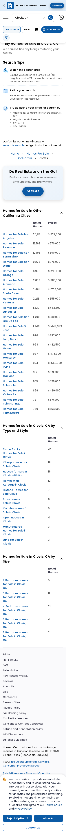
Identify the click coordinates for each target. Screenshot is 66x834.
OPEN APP (33, 191)
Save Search (53, 29)
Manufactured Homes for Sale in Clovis (14, 530)
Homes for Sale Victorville (13, 392)
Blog (5, 691)
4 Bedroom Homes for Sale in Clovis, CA (15, 610)
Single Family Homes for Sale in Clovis (14, 453)
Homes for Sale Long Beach (13, 337)
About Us (8, 686)
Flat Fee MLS (10, 659)
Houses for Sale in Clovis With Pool (15, 473)
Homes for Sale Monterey (13, 355)
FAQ (5, 665)
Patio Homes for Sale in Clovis (14, 501)
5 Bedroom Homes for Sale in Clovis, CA (15, 623)
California (25, 158)
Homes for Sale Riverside (13, 245)
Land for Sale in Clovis (13, 541)
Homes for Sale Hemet (13, 346)
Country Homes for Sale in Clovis (16, 510)
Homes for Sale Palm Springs (13, 401)
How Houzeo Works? (15, 675)
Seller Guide (10, 670)
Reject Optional (17, 818)
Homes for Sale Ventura (13, 300)
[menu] (4, 17)
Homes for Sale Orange (13, 273)
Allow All (48, 818)
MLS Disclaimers (13, 734)
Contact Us (10, 697)
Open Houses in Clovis (13, 519)
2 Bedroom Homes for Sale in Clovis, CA (15, 584)
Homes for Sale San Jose (16, 328)
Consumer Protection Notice (21, 765)
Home (14, 153)
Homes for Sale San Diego (16, 264)
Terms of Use (11, 702)
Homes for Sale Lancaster (13, 310)
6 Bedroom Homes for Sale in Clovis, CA (15, 636)
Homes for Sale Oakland (13, 374)
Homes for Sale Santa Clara (13, 291)
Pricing (7, 654)
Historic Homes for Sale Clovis (15, 492)
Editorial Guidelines (15, 739)
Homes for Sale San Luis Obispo (16, 319)
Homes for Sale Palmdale (13, 383)
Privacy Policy (11, 707)
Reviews (8, 681)
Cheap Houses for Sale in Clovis (15, 464)
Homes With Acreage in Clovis (14, 482)
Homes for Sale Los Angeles (16, 236)
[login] (61, 17)
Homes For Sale (38, 153)
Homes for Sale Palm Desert (13, 411)
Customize (33, 827)
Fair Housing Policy (14, 713)
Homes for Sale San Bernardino (16, 254)
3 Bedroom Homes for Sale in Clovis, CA (15, 597)
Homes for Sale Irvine (13, 365)
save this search (13, 145)
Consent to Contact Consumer (23, 723)
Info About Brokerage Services (29, 762)
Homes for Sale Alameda (13, 282)
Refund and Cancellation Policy (23, 729)
